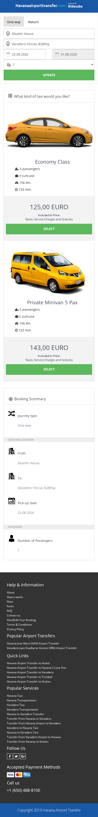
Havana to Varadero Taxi (22, 732)
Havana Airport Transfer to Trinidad (29, 677)
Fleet (10, 602)
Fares (10, 606)
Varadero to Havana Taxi (22, 728)
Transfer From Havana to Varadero (29, 719)
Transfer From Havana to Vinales (28, 742)
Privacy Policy (15, 629)
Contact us (13, 615)
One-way (14, 22)
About (10, 592)
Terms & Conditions (19, 625)
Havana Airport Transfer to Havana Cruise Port (36, 668)
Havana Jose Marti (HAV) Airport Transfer (33, 643)
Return (33, 22)
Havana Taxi (15, 696)
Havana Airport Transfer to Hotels (28, 663)
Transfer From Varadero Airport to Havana (34, 737)
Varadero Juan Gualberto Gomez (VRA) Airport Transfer (42, 648)
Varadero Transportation (22, 709)
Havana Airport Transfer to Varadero (30, 672)
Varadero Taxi (16, 705)
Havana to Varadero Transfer (25, 714)
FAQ (9, 611)
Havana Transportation (21, 700)
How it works (15, 597)
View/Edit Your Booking (21, 620)
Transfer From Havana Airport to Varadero (34, 723)
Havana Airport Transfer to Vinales (29, 681)
